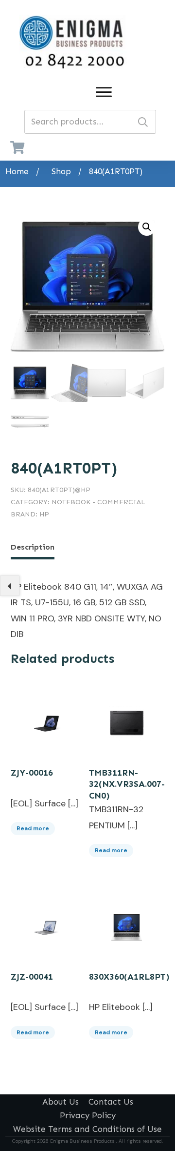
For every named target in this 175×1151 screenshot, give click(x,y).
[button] (147, 227)
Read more (33, 828)
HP (44, 514)
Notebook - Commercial (98, 502)
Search (143, 122)
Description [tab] (32, 547)
